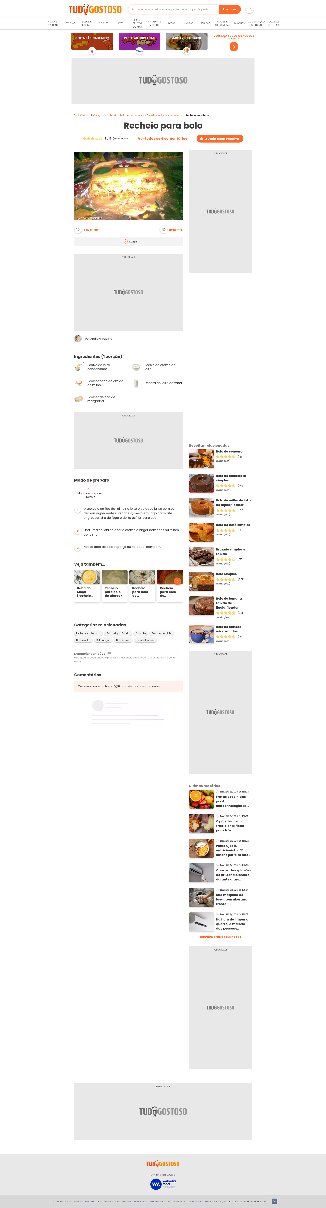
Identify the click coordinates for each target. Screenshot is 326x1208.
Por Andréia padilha (98, 339)
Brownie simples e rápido (230, 551)
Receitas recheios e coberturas (164, 115)
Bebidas (206, 23)
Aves (121, 23)
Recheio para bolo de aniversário (141, 592)
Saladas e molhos (154, 23)
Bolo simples (83, 640)
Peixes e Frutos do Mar (137, 23)
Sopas (171, 23)
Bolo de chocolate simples (231, 478)
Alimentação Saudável (256, 23)
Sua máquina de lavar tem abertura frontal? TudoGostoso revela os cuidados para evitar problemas (232, 899)
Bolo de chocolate (161, 633)
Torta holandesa (145, 640)
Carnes (103, 23)
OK (274, 1201)
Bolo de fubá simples (233, 525)
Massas (189, 23)
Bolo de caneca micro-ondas (228, 629)
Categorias (99, 115)
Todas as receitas (273, 23)
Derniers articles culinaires (220, 937)
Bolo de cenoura (229, 451)
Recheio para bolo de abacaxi (114, 592)
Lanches (239, 23)
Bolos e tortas (86, 23)
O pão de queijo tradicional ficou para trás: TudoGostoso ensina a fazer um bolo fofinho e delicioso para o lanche (233, 826)
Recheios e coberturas (88, 633)
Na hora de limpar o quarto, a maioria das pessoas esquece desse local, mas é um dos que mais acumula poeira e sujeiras (233, 924)
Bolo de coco (123, 640)
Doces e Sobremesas (222, 23)
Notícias (69, 23)
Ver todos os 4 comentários (162, 138)
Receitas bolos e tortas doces (127, 115)
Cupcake (141, 633)
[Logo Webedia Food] (163, 1184)
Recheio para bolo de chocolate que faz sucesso (168, 592)
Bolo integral (103, 640)
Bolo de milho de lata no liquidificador (233, 502)
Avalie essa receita (222, 138)
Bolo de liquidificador (118, 633)
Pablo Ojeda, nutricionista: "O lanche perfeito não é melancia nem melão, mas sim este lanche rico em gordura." (234, 850)
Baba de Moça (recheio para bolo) (85, 592)
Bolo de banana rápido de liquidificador (229, 603)
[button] (171, 229)
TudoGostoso (82, 115)
